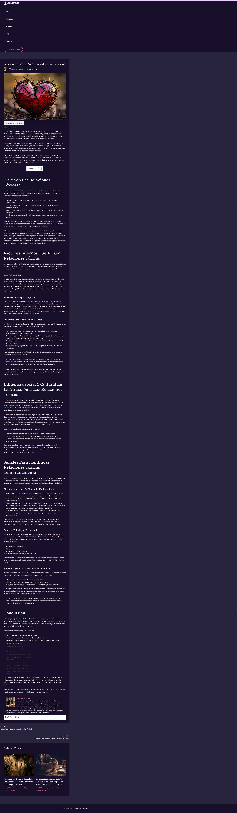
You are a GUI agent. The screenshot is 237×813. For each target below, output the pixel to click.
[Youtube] (18, 717)
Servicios (9, 26)
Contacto (9, 41)
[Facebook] (5, 717)
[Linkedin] (13, 717)
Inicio (7, 11)
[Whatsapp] (8, 717)
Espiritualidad (18, 788)
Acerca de (9, 19)
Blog (7, 34)
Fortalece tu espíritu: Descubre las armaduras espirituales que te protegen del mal (18, 649)
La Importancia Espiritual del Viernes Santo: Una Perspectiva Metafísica (18, 664)
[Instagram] (11, 717)
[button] (13, 49)
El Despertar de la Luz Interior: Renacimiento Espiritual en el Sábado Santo (19, 671)
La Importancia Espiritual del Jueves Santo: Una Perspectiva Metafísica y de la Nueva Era (19, 657)
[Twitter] (16, 717)
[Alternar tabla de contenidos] (39, 168)
